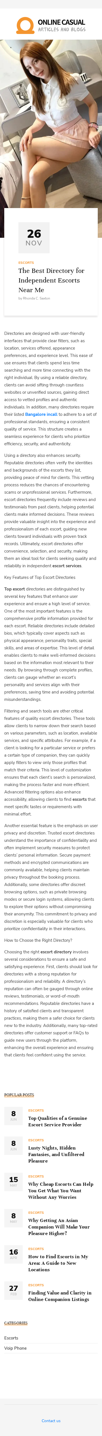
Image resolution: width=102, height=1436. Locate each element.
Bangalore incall (41, 414)
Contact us (51, 1421)
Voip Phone (15, 1348)
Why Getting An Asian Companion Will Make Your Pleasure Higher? (59, 1226)
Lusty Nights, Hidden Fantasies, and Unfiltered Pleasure (56, 1154)
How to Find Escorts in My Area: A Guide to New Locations (58, 1263)
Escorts (26, 262)
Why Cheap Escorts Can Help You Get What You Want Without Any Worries (60, 1190)
